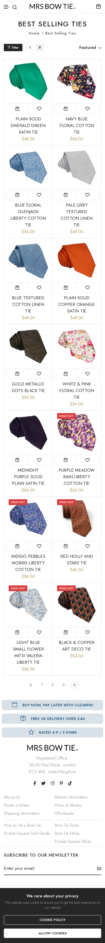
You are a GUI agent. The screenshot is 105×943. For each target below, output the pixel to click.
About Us (12, 797)
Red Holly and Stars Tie (76, 559)
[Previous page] (30, 684)
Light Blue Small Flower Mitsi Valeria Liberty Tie (28, 652)
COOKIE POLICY (52, 919)
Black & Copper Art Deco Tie (76, 645)
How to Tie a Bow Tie (22, 825)
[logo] (52, 6)
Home (34, 33)
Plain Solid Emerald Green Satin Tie (28, 125)
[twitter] (43, 783)
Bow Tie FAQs (67, 833)
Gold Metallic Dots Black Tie (28, 387)
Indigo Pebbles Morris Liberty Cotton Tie (28, 562)
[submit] (97, 868)
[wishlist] (39, 109)
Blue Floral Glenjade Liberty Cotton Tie (28, 215)
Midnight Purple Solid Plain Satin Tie (28, 476)
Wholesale (64, 813)
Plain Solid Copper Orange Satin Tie (76, 304)
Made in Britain (17, 805)
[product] (66, 460)
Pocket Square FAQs (73, 841)
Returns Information (71, 797)
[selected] (17, 109)
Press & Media (68, 805)
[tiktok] (70, 783)
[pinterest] (61, 783)
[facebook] (34, 783)
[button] (6, 7)
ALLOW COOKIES (52, 933)
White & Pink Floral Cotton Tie (76, 390)
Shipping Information (22, 813)
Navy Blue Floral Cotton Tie (76, 125)
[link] (30, 47)
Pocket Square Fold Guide (27, 833)
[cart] (98, 6)
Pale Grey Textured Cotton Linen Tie (77, 215)
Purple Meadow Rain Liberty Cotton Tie (77, 476)
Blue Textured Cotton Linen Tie (28, 304)
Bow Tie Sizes (67, 825)
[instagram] (53, 783)
